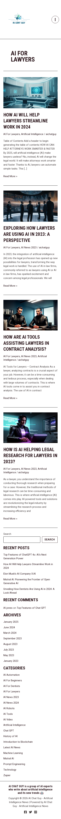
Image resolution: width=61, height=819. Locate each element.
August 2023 (10, 644)
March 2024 (9, 632)
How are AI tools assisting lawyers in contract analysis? (26, 343)
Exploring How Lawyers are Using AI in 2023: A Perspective (29, 234)
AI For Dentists (11, 686)
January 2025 (10, 621)
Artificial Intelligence (32, 134)
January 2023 (10, 660)
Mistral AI (8, 758)
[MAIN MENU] (55, 19)
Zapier (7, 775)
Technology (9, 769)
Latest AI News (11, 747)
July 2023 (8, 649)
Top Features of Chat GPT (31, 607)
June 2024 (9, 627)
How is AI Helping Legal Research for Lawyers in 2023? (30, 455)
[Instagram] (35, 812)
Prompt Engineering (14, 764)
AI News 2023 (29, 247)
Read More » (10, 176)
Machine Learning (13, 753)
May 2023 (8, 655)
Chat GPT (8, 730)
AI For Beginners (12, 680)
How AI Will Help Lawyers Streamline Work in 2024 (25, 121)
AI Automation (11, 674)
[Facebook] (25, 812)
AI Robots (9, 708)
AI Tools (8, 713)
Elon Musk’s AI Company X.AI (19, 573)
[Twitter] (30, 812)
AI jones (8, 607)
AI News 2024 (11, 702)
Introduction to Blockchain (18, 741)
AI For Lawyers (11, 134)
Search (7, 533)
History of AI (10, 736)
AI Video (8, 719)
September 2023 (12, 638)
